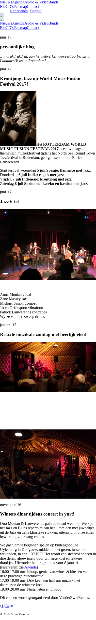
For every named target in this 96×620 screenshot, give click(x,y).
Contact (33, 6)
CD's (10, 6)
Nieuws (6, 2)
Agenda (18, 2)
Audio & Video (36, 2)
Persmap (20, 6)
